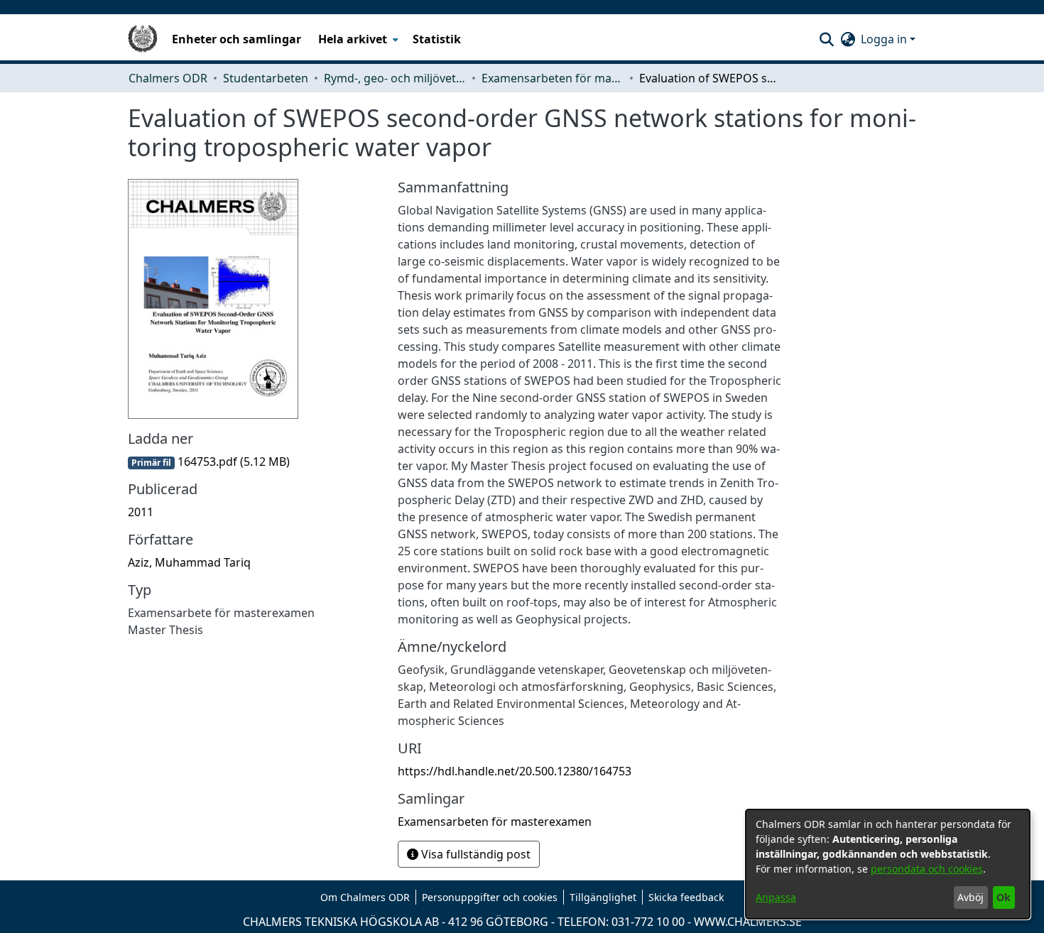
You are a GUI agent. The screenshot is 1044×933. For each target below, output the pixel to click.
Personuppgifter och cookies (490, 897)
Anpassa (776, 897)
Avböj (970, 897)
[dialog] (888, 864)
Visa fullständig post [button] (474, 854)
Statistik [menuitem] (437, 39)
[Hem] (143, 39)
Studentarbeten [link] (265, 78)
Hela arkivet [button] (352, 39)
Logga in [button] (885, 39)
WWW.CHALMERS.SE (748, 921)
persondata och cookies (927, 868)
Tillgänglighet (603, 897)
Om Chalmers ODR (365, 897)
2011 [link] (140, 512)
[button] (826, 39)
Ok (1003, 897)
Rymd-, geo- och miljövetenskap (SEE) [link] (395, 78)
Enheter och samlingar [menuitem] (236, 39)
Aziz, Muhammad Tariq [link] (189, 562)
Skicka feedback (686, 897)
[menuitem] (356, 39)
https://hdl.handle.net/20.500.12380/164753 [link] (514, 771)
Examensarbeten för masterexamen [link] (553, 78)
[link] (209, 461)
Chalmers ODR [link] (168, 78)
